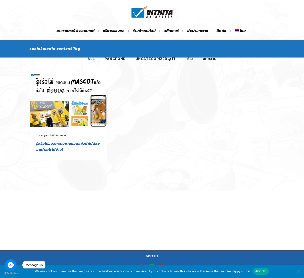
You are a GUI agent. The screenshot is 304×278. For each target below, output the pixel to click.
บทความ (63, 135)
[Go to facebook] (10, 264)
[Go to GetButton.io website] (11, 273)
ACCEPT (261, 271)
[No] (298, 271)
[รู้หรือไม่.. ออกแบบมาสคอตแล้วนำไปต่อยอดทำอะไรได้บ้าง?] (68, 99)
